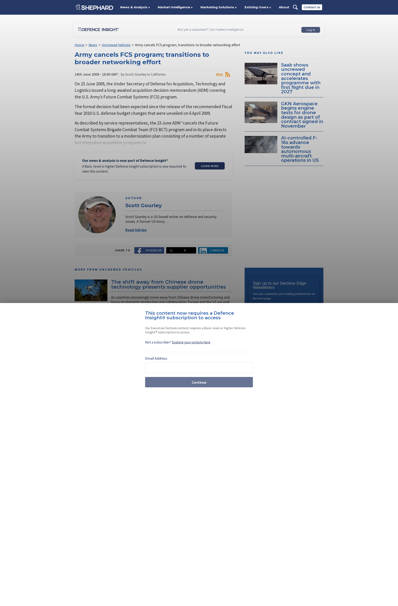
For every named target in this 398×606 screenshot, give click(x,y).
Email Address (156, 358)
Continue (199, 382)
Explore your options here (191, 342)
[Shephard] (94, 7)
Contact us (312, 7)
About (284, 7)
